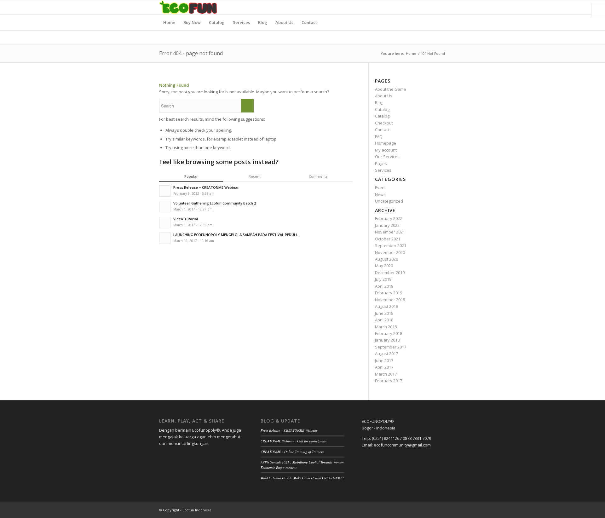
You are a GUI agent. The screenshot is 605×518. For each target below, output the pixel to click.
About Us (383, 96)
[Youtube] (441, 7)
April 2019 (384, 286)
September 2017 (390, 347)
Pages (381, 163)
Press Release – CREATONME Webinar (289, 430)
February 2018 (388, 333)
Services (383, 170)
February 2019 (388, 293)
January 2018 (387, 340)
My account (386, 150)
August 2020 (386, 259)
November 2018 (390, 299)
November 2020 (390, 252)
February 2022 (388, 218)
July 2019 (383, 279)
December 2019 (390, 272)
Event (380, 187)
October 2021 (387, 239)
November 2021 (390, 232)
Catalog (382, 109)
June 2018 (384, 313)
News (380, 194)
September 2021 (390, 245)
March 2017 (386, 374)
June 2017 (384, 360)
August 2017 (386, 353)
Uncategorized (389, 201)
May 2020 (384, 265)
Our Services (387, 156)
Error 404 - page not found (191, 53)
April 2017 (384, 367)
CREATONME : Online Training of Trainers (292, 451)
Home (411, 53)
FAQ (379, 136)
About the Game (390, 89)
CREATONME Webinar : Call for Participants (293, 441)
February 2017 (388, 380)
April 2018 (384, 320)
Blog (379, 102)
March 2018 (386, 327)
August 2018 (386, 306)
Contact (382, 129)
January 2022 (387, 225)
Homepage (385, 143)
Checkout (384, 123)
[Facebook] (422, 7)
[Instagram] (431, 7)
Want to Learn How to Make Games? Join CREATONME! (302, 477)
